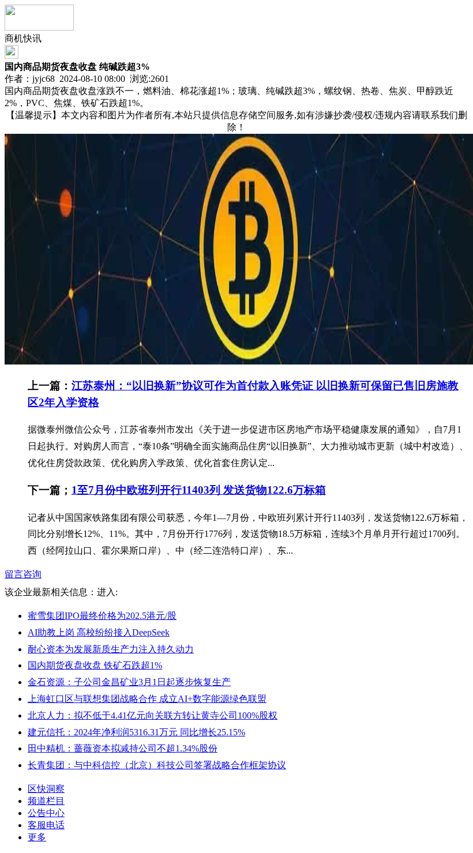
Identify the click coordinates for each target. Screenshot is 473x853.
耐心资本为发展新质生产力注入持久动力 (111, 649)
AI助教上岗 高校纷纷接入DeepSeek (99, 632)
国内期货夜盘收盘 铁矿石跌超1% (95, 665)
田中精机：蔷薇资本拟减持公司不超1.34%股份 (122, 748)
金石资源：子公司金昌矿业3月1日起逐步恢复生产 (129, 682)
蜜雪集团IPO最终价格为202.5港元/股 (102, 616)
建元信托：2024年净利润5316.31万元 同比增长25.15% (136, 732)
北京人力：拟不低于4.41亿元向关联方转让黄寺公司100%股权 (152, 715)
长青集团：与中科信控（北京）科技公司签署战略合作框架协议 (157, 765)
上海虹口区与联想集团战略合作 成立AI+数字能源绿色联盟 (147, 699)
